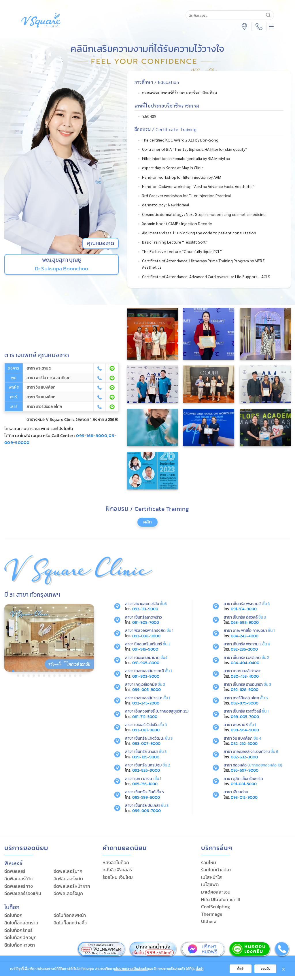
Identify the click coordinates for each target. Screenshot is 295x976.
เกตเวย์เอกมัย (149, 684)
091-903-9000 (145, 676)
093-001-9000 (146, 730)
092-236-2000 (244, 649)
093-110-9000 (145, 609)
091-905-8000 (145, 663)
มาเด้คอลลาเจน (215, 891)
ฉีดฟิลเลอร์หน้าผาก (72, 886)
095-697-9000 (244, 770)
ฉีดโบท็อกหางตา (19, 944)
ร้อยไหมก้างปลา (216, 869)
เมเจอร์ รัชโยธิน (150, 724)
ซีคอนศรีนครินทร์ (152, 644)
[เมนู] (271, 26)
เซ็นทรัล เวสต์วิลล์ (250, 711)
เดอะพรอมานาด (150, 657)
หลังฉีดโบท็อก (116, 862)
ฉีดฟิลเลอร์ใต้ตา (19, 878)
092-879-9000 (244, 703)
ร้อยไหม (208, 862)
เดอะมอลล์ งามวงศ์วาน (251, 751)
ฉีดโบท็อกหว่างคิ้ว (70, 922)
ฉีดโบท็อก (13, 915)
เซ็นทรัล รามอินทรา (252, 684)
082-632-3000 (244, 757)
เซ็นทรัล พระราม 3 (251, 644)
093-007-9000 (146, 743)
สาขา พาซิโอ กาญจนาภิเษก (49, 377)
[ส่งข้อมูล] (268, 15)
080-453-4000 (245, 676)
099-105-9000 (145, 757)
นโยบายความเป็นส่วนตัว (131, 968)
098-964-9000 (245, 730)
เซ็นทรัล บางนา (150, 751)
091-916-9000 (145, 649)
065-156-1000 (145, 784)
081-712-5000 (144, 716)
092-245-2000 (145, 703)
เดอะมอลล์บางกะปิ (153, 671)
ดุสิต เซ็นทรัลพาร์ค (248, 778)
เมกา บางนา (147, 778)
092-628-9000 (244, 689)
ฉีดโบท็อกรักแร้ (18, 930)
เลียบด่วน (240, 792)
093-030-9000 (146, 636)
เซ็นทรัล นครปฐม (152, 765)
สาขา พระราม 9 (39, 368)
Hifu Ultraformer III (220, 899)
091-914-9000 (244, 609)
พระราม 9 (244, 724)
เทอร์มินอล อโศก (250, 698)
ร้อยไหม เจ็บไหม (118, 877)
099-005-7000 (245, 716)
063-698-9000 (245, 622)
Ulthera (209, 921)
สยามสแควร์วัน (150, 603)
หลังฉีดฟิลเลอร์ (117, 869)
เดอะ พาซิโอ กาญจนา (254, 630)
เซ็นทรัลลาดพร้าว (148, 617)
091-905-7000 (145, 622)
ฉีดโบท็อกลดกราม (21, 922)
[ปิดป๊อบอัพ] (283, 969)
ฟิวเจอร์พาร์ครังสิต (153, 630)
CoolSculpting (215, 906)
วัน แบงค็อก (243, 738)
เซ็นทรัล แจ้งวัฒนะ (153, 738)
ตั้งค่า (199, 968)
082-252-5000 (244, 743)
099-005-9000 (146, 689)
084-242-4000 (244, 636)
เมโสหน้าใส (211, 877)
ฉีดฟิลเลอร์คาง (18, 886)
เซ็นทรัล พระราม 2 (251, 603)
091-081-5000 (244, 784)
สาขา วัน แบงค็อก (41, 387)
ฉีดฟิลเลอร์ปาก (68, 871)
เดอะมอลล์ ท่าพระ (247, 671)
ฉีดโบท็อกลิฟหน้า (70, 915)
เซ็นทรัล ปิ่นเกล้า (151, 805)
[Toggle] (142, 524)
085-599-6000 (146, 797)
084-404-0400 (245, 663)
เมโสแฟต (210, 884)
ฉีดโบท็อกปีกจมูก (20, 937)
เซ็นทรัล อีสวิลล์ (249, 617)
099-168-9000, (92, 435)
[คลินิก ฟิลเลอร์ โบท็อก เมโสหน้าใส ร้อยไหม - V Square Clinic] (41, 20)
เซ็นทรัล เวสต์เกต (251, 657)
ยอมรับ (265, 968)
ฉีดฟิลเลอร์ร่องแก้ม (22, 893)
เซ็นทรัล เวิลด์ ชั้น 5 (149, 792)
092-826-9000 (146, 770)
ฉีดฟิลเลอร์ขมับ (68, 878)
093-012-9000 (244, 797)
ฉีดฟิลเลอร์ (14, 871)
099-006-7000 (146, 810)
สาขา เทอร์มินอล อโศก (44, 406)
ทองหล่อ (240, 765)
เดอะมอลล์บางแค (152, 698)
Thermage (211, 914)
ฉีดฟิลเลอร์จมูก (68, 893)
